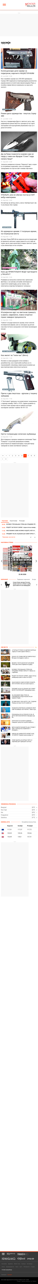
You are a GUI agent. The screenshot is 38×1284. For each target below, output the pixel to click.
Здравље (10, 1263)
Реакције (22, 520)
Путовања (29, 1263)
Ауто (21, 1266)
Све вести (4, 647)
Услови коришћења (7, 1269)
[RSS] (36, 647)
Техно (16, 1266)
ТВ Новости (26, 1266)
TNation (34, 1281)
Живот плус (17, 1263)
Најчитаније (13, 520)
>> (6, 459)
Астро (34, 579)
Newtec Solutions (25, 1281)
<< (3, 456)
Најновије (5, 520)
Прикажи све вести (8, 537)
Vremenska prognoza (8, 804)
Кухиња (23, 1263)
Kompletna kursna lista (29, 822)
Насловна (4, 1263)
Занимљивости (10, 1266)
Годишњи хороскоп (23, 579)
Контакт (10, 1274)
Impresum (3, 1274)
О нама (33, 1266)
